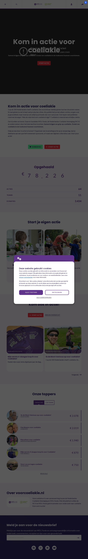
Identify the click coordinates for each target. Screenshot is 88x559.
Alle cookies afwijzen (44, 297)
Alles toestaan (31, 292)
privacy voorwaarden (26, 277)
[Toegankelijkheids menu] (85, 2)
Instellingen (57, 292)
